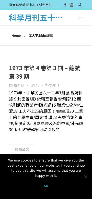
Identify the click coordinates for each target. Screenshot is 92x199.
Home (16, 35)
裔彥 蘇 (19, 85)
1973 (35, 85)
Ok (46, 186)
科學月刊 (52, 85)
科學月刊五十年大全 (43, 17)
